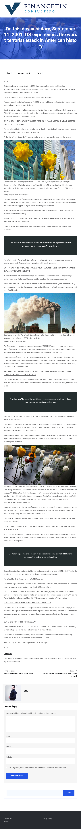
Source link (8, 654)
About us (7, 821)
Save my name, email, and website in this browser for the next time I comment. (38, 768)
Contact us (8, 819)
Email (8, 747)
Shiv (8, 73)
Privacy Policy (47, 819)
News (39, 73)
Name (8, 736)
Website (9, 757)
